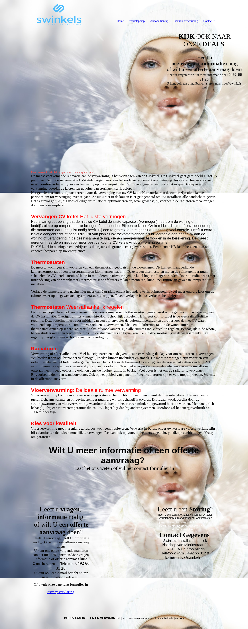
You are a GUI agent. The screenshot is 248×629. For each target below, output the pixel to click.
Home (120, 20)
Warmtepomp (137, 20)
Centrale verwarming (186, 20)
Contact (207, 20)
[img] (42, 14)
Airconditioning (159, 20)
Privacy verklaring (60, 592)
